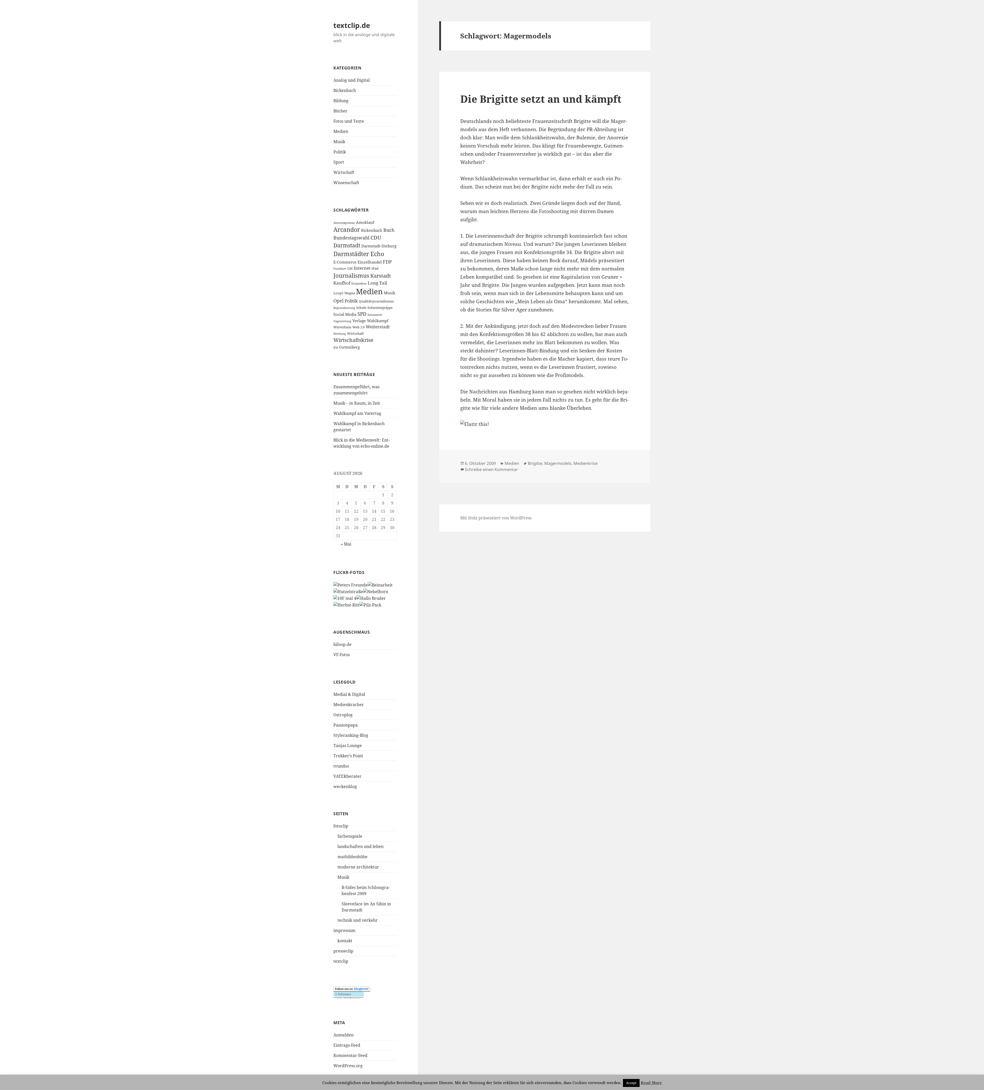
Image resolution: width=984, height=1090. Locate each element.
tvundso (341, 766)
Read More (651, 1082)
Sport (338, 162)
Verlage (359, 320)
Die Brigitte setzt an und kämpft (540, 99)
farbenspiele (349, 836)
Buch (388, 230)
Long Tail (377, 283)
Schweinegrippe (380, 307)
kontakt (344, 941)
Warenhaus (342, 327)
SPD (361, 314)
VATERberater (347, 776)
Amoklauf (365, 222)
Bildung (340, 100)
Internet (362, 268)
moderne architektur (358, 867)
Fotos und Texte (348, 121)
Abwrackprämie (344, 223)
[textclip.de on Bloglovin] (351, 989)
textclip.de (351, 25)
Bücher (340, 111)
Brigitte (535, 463)
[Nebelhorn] (375, 591)
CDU (376, 237)
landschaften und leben (360, 846)
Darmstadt (346, 245)
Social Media (344, 314)
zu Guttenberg (346, 347)
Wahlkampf (377, 320)
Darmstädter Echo (358, 254)
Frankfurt (339, 268)
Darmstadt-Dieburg (378, 245)
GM (350, 268)
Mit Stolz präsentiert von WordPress (495, 518)
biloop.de (342, 644)
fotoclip (340, 826)
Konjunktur (359, 283)
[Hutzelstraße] (348, 591)
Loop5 (338, 293)
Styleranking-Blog (350, 735)
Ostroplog (343, 715)
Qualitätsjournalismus (376, 301)
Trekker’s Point (348, 756)
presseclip (343, 951)
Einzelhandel (369, 262)
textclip (340, 961)
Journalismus (351, 275)
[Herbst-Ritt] (346, 604)
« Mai (346, 544)
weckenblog (345, 786)
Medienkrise (585, 463)
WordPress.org (348, 1065)
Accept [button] (631, 1083)
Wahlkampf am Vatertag (357, 413)
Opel (338, 301)
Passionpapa (345, 725)
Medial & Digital (349, 694)
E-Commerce (344, 262)
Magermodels (557, 463)
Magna (349, 293)
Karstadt (380, 275)
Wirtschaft (343, 172)
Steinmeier (374, 315)
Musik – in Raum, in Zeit (356, 403)
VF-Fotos (341, 654)
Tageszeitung (342, 321)
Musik (339, 141)
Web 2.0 (358, 327)
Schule (361, 307)
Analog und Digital (351, 80)
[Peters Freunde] (350, 585)
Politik (339, 152)
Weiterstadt (378, 327)
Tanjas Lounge (347, 745)
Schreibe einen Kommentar (491, 469)
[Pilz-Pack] (370, 604)
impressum (344, 930)
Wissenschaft (346, 182)
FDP (387, 262)
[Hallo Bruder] (371, 598)
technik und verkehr (357, 920)
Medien (340, 131)
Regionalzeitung (344, 308)
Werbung (339, 334)
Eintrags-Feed (346, 1045)
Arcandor (346, 230)
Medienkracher (348, 704)
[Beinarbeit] (380, 585)
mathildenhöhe (352, 857)
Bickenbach (344, 90)
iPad (375, 268)
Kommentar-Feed (350, 1055)
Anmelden (343, 1035)
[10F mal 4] (344, 598)
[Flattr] (544, 424)
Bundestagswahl (351, 238)
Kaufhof (341, 283)
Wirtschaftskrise (353, 340)
